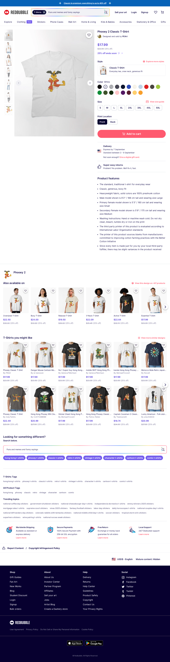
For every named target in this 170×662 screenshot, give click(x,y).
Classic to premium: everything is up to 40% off (85, 3)
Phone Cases (56, 22)
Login (12, 600)
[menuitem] (8, 22)
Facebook (131, 582)
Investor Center (52, 581)
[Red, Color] (146, 87)
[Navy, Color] (123, 87)
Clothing (24, 22)
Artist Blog (49, 604)
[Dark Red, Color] (129, 93)
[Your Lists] (155, 12)
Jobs (46, 600)
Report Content (15, 548)
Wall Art (72, 22)
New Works (15, 586)
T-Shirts (7, 476)
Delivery (87, 577)
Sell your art (50, 595)
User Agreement (17, 629)
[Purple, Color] (123, 93)
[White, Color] (105, 87)
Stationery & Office (146, 22)
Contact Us (88, 604)
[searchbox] (85, 449)
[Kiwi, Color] (158, 87)
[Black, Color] (99, 87)
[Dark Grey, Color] (152, 87)
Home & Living (88, 22)
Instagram (131, 577)
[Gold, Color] (140, 93)
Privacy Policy (32, 629)
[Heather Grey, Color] (111, 87)
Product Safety (90, 595)
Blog (12, 590)
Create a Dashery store (56, 609)
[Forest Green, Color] (111, 93)
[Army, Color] (105, 93)
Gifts (163, 22)
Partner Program (52, 586)
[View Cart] (162, 12)
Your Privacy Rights (93, 609)
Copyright (88, 600)
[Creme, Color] (135, 87)
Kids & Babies (108, 22)
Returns (86, 581)
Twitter (129, 586)
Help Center (89, 586)
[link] (14, 458)
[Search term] (105, 12)
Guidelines (88, 590)
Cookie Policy (87, 629)
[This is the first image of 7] (18, 83)
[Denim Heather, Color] (117, 87)
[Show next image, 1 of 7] (90, 83)
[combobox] (70, 12)
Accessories (126, 22)
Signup (13, 604)
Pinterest (130, 595)
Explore (8, 22)
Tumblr (129, 591)
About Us (49, 577)
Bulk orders (15, 609)
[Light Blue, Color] (140, 87)
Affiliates (48, 590)
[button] (85, 3)
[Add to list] (89, 35)
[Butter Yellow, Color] (135, 93)
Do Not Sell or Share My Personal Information (59, 629)
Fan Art (13, 581)
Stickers (41, 22)
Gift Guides (15, 577)
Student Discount (18, 595)
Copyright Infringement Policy (44, 548)
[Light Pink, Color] (117, 93)
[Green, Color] (99, 93)
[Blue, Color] (129, 87)
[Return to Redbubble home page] (16, 12)
